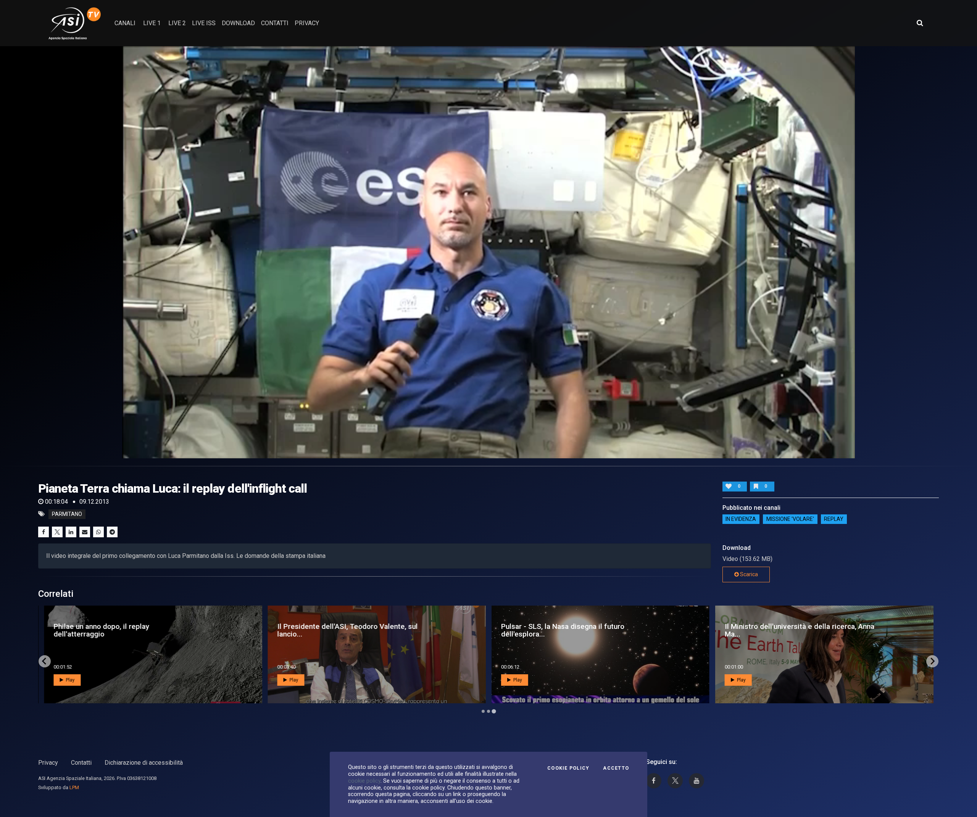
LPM (74, 787)
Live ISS (204, 23)
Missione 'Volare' (790, 519)
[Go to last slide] (45, 661)
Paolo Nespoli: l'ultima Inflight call (774, 630)
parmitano (67, 514)
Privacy (48, 762)
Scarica (748, 574)
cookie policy (364, 781)
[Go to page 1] (483, 711)
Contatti (81, 762)
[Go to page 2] (488, 711)
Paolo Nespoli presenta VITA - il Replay (329, 630)
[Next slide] (932, 661)
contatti (275, 23)
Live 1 (152, 23)
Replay (833, 519)
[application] (488, 252)
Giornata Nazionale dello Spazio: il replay (557, 630)
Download (238, 23)
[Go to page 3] (493, 711)
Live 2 (177, 23)
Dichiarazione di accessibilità (144, 762)
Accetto (616, 768)
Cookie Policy (568, 768)
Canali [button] (124, 23)
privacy (307, 23)
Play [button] (69, 680)
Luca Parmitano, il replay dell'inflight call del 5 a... (128, 630)
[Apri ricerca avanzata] (920, 23)
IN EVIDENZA (740, 519)
